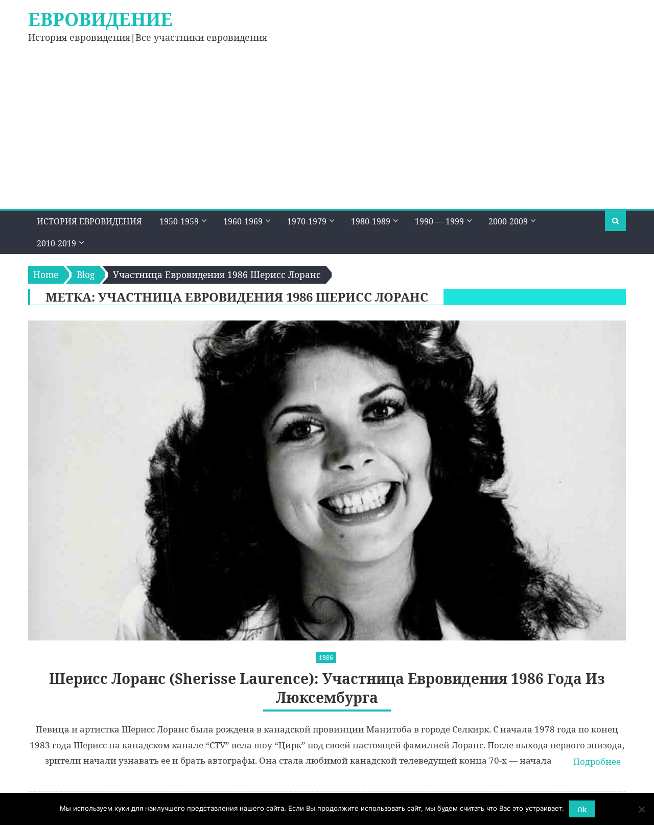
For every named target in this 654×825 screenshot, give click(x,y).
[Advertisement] (327, 132)
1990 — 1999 (439, 221)
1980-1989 (370, 221)
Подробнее (597, 761)
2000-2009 (508, 221)
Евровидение (100, 19)
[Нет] (641, 809)
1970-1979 (306, 221)
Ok (582, 809)
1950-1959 (179, 221)
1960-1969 (243, 221)
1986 (326, 657)
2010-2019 (56, 243)
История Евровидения (89, 221)
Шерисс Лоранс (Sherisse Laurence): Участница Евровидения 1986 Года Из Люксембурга (327, 687)
